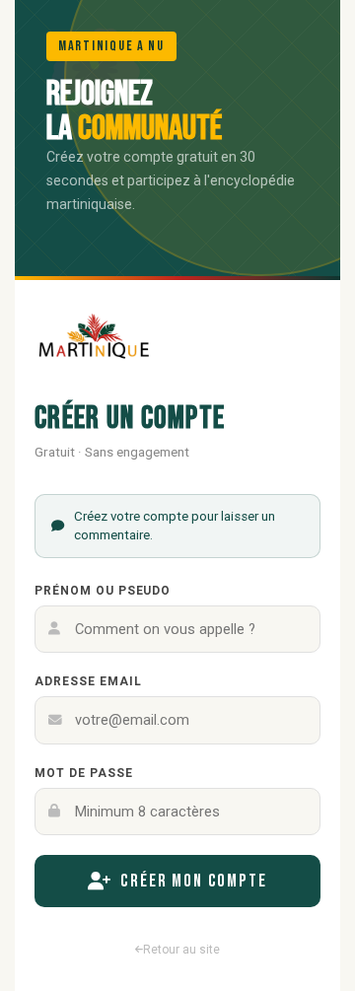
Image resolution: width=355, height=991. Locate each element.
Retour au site (181, 949)
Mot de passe (84, 773)
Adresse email (88, 681)
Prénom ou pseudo (103, 591)
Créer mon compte (193, 881)
